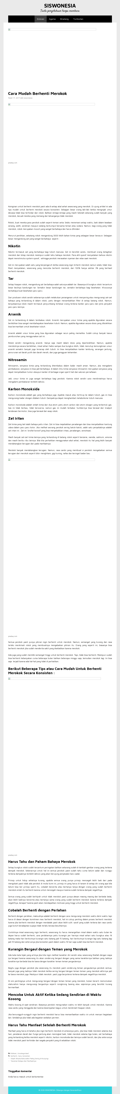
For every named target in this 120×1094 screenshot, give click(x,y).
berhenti (14, 1056)
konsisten (26, 1056)
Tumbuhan (78, 19)
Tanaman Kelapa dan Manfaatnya (23, 1061)
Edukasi (40, 19)
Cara (20, 1056)
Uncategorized (23, 1053)
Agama (52, 19)
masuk (22, 1077)
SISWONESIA (60, 5)
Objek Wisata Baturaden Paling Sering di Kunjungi (29, 1058)
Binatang (64, 19)
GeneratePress (75, 1090)
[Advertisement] (60, 187)
